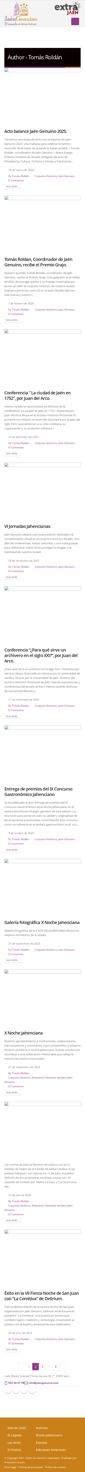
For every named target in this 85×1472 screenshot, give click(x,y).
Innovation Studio (14, 1462)
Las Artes (14, 1442)
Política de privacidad (31, 1467)
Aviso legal (10, 1467)
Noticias (42, 1428)
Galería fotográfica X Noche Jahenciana (42, 922)
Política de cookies (55, 1467)
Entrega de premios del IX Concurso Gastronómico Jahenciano (38, 791)
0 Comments (16, 180)
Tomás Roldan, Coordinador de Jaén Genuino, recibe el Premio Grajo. (38, 262)
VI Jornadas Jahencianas (27, 526)
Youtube (24, 1390)
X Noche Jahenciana (23, 1033)
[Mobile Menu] (75, 21)
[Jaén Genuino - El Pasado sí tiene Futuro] (20, 13)
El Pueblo (14, 1450)
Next (62, 1366)
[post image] (42, 96)
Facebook (8, 1390)
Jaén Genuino (66, 176)
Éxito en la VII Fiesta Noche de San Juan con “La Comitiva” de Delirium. (41, 1296)
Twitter (16, 1390)
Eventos (41, 1442)
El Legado (15, 1435)
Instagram (32, 1390)
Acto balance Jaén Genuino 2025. (35, 131)
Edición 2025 (17, 1428)
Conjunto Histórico (46, 176)
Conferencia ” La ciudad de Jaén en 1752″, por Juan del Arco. (37, 395)
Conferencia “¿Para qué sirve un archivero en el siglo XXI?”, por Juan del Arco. (41, 655)
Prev (22, 1366)
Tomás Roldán (20, 176)
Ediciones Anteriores (51, 1450)
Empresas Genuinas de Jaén (49, 1077)
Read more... (12, 186)
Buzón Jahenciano (49, 1435)
